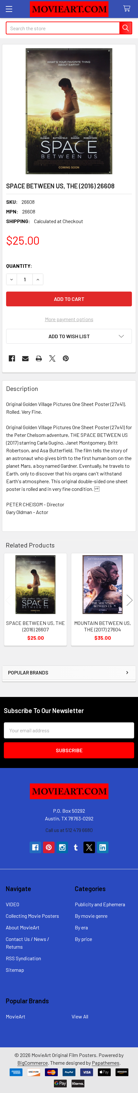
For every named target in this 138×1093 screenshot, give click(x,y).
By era (81, 927)
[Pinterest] (66, 358)
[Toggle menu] (9, 9)
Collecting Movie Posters (32, 916)
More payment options (69, 319)
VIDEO (12, 904)
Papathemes (105, 1063)
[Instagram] (62, 847)
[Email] (25, 358)
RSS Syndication (23, 958)
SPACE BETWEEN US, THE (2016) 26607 (35, 626)
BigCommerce (32, 1063)
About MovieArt (22, 927)
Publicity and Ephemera (100, 904)
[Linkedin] (102, 847)
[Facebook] (12, 358)
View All (80, 1016)
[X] (52, 358)
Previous (8, 600)
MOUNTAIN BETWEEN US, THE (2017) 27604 (102, 626)
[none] (69, 111)
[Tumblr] (76, 847)
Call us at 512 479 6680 (69, 830)
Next (129, 600)
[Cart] (128, 9)
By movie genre (91, 916)
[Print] (39, 358)
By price (83, 939)
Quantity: (19, 266)
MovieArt (15, 1016)
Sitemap (15, 970)
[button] (69, 336)
